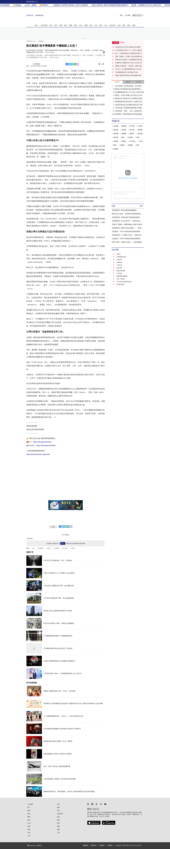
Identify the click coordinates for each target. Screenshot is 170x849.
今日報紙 (30, 804)
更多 (137, 145)
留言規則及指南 (30, 538)
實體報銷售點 (39, 15)
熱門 (55, 25)
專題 (28, 829)
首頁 (36, 25)
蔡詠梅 (140, 133)
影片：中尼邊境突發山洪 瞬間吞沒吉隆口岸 (128, 53)
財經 (75, 25)
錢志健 (116, 130)
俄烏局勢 (119, 268)
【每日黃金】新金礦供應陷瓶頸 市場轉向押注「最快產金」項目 (129, 108)
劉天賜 (132, 126)
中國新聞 (40, 41)
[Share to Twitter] (69, 64)
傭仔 (123, 137)
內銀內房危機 (120, 270)
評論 (90, 25)
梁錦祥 (124, 130)
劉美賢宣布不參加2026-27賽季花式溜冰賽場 (129, 99)
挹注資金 (65, 548)
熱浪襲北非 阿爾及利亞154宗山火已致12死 (128, 63)
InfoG (81, 25)
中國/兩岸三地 (30, 41)
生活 (95, 25)
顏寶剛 (124, 133)
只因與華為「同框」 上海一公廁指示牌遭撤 (129, 111)
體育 (124, 25)
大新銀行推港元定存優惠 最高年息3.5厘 (128, 105)
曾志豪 (116, 126)
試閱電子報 (29, 15)
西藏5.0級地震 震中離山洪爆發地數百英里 (128, 75)
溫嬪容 (122, 145)
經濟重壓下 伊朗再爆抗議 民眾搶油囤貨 (128, 114)
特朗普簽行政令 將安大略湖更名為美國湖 (127, 47)
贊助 (121, 15)
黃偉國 (116, 133)
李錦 (137, 137)
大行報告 (119, 273)
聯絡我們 (93, 845)
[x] (100, 804)
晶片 (33, 548)
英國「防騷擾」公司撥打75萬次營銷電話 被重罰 (129, 56)
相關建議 (85, 845)
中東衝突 (119, 265)
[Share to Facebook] (67, 64)
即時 (51, 25)
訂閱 (74, 543)
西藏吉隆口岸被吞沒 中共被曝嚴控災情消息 (128, 59)
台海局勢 (119, 259)
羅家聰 (140, 130)
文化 (105, 25)
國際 (70, 25)
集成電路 (40, 548)
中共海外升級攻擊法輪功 (124, 281)
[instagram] (87, 804)
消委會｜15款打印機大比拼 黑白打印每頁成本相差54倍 (129, 95)
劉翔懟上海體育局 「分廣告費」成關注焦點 (128, 66)
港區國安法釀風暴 (122, 276)
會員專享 (44, 25)
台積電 (48, 548)
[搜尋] (143, 15)
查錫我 (130, 145)
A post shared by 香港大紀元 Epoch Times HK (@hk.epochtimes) (133, 198)
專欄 (86, 25)
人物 (28, 836)
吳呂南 (132, 130)
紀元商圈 (127, 15)
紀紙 (119, 25)
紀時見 (118, 254)
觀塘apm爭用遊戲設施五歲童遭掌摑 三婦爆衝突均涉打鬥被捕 (129, 89)
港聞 (60, 25)
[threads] (96, 804)
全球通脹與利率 (121, 257)
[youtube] (105, 804)
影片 (28, 807)
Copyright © (119, 845)
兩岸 (65, 25)
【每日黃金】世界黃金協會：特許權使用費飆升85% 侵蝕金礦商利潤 (129, 86)
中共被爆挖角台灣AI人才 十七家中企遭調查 (128, 50)
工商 (58, 832)
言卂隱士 (133, 141)
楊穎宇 (132, 133)
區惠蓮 (116, 149)
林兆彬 (116, 137)
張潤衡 (130, 137)
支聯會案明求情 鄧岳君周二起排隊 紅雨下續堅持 (129, 102)
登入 (62, 543)
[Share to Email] (78, 64)
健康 (100, 25)
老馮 (140, 141)
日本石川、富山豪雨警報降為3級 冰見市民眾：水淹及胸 (128, 69)
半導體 (73, 548)
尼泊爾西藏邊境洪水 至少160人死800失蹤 (129, 92)
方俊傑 (140, 126)
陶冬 (115, 145)
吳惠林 (116, 141)
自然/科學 (112, 25)
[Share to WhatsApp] (75, 64)
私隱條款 (110, 845)
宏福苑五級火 (120, 284)
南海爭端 (119, 262)
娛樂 (133, 25)
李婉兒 (124, 141)
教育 (128, 25)
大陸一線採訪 (120, 279)
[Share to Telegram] (72, 64)
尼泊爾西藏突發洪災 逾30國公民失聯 (126, 72)
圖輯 (58, 829)
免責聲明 (101, 845)
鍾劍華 (124, 126)
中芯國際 (56, 548)
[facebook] (92, 804)
